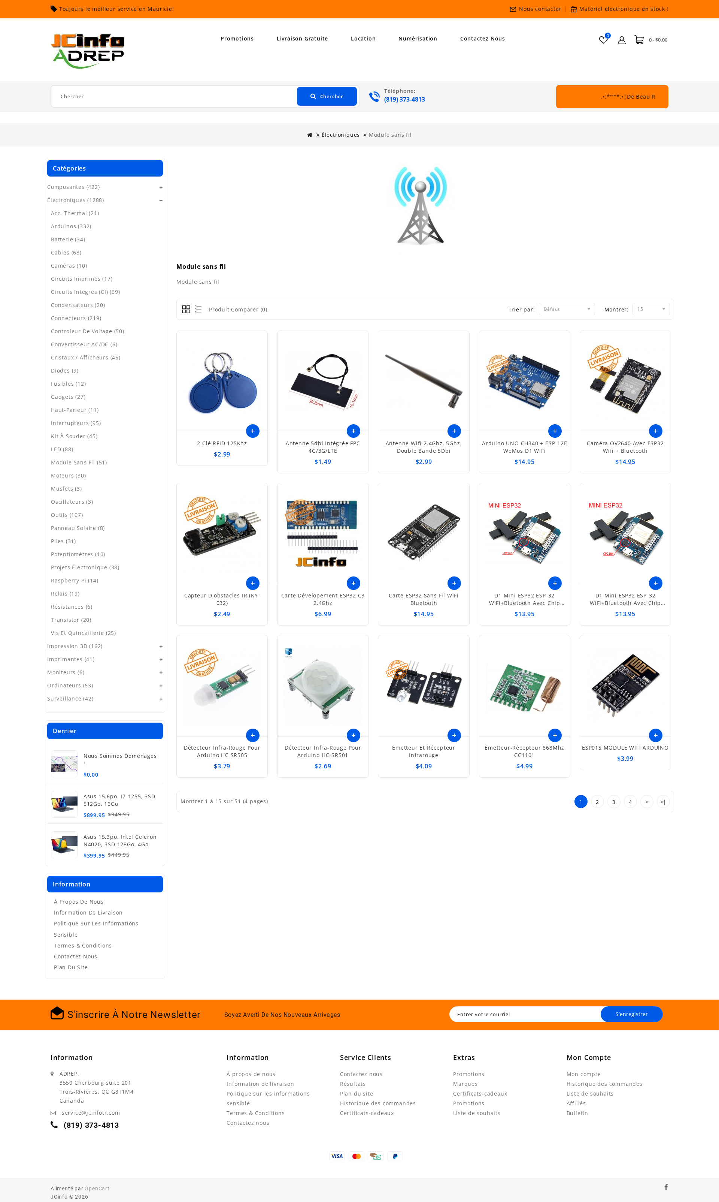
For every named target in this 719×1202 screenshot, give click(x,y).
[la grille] (186, 309)
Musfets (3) (66, 488)
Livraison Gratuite (302, 38)
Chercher (331, 96)
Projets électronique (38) (85, 567)
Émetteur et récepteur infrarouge (423, 751)
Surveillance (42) (70, 698)
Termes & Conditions (83, 945)
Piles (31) (63, 541)
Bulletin (577, 1113)
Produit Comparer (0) (238, 309)
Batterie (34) (68, 239)
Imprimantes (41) (71, 659)
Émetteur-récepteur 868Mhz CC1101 (524, 751)
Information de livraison (88, 912)
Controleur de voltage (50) (87, 331)
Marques (465, 1083)
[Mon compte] (622, 38)
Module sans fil (390, 134)
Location (363, 38)
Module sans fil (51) (79, 462)
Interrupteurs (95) (76, 423)
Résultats (353, 1083)
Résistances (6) (71, 606)
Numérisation (417, 38)
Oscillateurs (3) (72, 501)
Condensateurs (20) (78, 304)
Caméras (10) (69, 265)
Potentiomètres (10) (78, 554)
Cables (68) (66, 252)
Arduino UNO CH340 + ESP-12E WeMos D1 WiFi (524, 447)
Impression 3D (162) (75, 646)
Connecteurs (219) (76, 318)
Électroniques (341, 134)
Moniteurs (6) (65, 672)
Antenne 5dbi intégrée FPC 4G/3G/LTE (323, 447)
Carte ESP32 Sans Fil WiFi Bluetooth (424, 599)
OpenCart (97, 1189)
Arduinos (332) (71, 226)
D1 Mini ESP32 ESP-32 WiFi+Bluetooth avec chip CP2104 (625, 603)
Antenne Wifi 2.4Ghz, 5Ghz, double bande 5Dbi (424, 447)
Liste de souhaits (477, 1113)
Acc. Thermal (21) (75, 213)
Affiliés (576, 1103)
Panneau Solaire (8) (78, 527)
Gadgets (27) (68, 396)
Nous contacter (540, 8)
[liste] (196, 309)
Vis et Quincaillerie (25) (83, 632)
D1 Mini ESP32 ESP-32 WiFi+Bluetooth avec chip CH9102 (524, 603)
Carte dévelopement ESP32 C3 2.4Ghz (323, 599)
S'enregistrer (632, 1014)
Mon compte (584, 1074)
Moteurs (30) (68, 475)
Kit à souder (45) (74, 436)
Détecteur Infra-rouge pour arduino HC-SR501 (323, 751)
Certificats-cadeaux (367, 1113)
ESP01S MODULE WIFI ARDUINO (625, 747)
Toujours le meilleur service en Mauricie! (116, 8)
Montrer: (616, 309)
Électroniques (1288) (75, 200)
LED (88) (62, 449)
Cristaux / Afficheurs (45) (86, 357)
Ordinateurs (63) (70, 685)
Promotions (237, 38)
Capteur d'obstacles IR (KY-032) (222, 599)
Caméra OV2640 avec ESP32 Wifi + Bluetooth (625, 447)
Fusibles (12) (68, 383)
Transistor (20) (71, 619)
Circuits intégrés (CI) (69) (85, 291)
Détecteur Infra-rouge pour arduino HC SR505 (222, 751)
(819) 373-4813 (404, 99)
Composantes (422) (73, 186)
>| (663, 801)
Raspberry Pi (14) (74, 580)
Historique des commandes (378, 1103)
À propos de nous (79, 901)
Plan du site (71, 967)
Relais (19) (65, 593)
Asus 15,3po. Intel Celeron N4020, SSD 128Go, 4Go (120, 840)
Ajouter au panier (253, 431)
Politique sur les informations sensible (96, 929)
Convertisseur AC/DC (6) (84, 344)
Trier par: (522, 309)
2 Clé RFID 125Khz (222, 443)
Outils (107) (67, 514)
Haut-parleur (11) (75, 409)
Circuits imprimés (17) (82, 278)
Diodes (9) (65, 370)
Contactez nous (482, 38)
